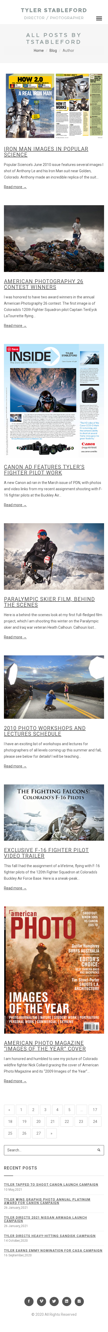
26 (24, 1133)
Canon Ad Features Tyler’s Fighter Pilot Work (44, 470)
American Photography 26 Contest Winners (43, 284)
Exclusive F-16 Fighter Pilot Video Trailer (46, 853)
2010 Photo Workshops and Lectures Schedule (45, 731)
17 (95, 1110)
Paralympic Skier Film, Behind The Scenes (49, 602)
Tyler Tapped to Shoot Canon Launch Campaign (51, 1184)
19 (24, 1121)
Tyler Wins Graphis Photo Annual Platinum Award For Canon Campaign (47, 1201)
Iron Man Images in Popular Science (46, 152)
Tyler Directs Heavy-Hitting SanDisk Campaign (50, 1236)
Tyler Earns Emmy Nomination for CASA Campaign (53, 1250)
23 (81, 1121)
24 (95, 1121)
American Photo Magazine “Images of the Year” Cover (45, 1046)
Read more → (15, 187)
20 (38, 1121)
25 (10, 1133)
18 (10, 1121)
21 (53, 1121)
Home (39, 50)
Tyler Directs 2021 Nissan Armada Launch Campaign (45, 1219)
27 (38, 1133)
